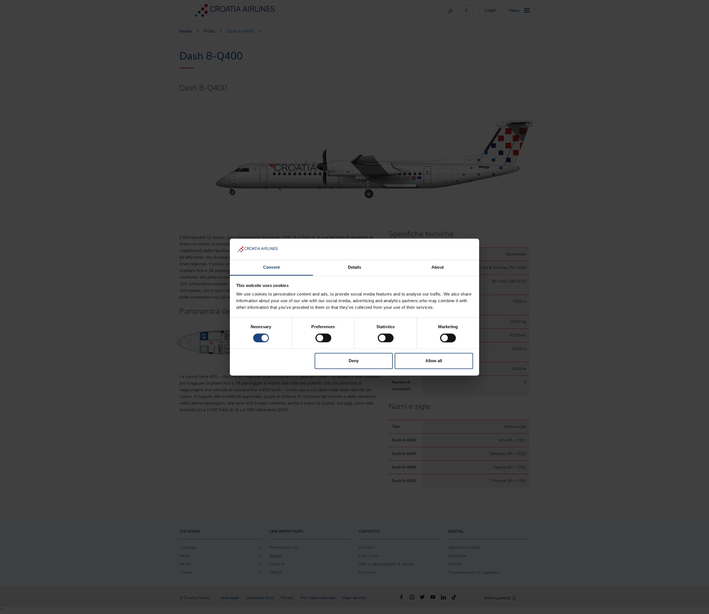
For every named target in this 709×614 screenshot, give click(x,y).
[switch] (323, 337)
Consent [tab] (271, 267)
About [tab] (437, 267)
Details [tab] (354, 267)
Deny (354, 361)
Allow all (433, 361)
